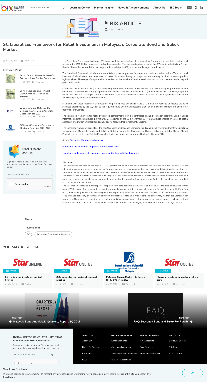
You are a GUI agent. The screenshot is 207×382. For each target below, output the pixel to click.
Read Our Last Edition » (47, 348)
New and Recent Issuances (124, 353)
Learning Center (80, 7)
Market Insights (104, 7)
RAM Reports (146, 347)
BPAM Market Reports (150, 353)
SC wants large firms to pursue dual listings (23, 278)
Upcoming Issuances (121, 347)
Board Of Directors (91, 347)
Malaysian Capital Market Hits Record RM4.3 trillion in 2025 (125, 278)
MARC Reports (147, 340)
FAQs (84, 359)
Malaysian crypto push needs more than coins (177, 278)
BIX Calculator (175, 353)
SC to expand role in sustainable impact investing (76, 278)
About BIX (87, 340)
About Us (159, 7)
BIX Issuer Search (177, 340)
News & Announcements (133, 7)
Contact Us (87, 353)
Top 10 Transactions (121, 359)
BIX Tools (175, 7)
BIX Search (174, 347)
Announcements (119, 340)
